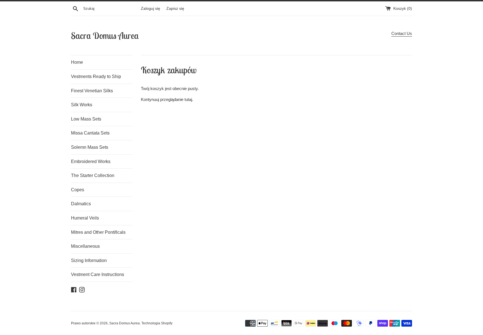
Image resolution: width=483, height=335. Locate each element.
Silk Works (81, 104)
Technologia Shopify (156, 323)
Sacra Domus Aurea (105, 35)
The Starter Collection (92, 175)
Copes (77, 189)
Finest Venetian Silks (92, 90)
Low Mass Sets (86, 119)
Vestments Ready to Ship (96, 76)
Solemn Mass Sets (89, 147)
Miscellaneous (85, 246)
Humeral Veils (85, 218)
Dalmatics (81, 203)
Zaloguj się (150, 8)
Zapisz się (175, 8)
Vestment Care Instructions (97, 274)
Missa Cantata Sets (90, 133)
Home (77, 62)
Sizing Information (89, 260)
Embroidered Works (90, 161)
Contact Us (401, 33)
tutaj (188, 99)
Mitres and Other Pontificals (98, 232)
